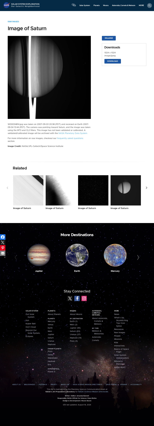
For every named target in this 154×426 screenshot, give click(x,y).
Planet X (51, 372)
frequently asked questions (70, 138)
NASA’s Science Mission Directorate (93, 392)
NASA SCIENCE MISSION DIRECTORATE (87, 384)
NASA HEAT (119, 367)
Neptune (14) (76, 338)
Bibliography (29, 384)
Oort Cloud (31, 327)
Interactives (119, 346)
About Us (16, 384)
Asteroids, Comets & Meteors (97, 313)
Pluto (50, 351)
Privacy (54, 384)
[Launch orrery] (73, 6)
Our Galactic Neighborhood (25, 7)
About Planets (54, 314)
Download (112, 61)
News (116, 314)
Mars (50, 331)
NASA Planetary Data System (72, 133)
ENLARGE (109, 38)
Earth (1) (73, 321)
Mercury (115, 271)
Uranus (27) (75, 334)
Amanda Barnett (83, 396)
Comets (95, 340)
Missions (118, 339)
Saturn (51, 338)
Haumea (51, 361)
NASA (7, 5)
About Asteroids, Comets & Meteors (100, 321)
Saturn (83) (75, 331)
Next (146, 188)
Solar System (32, 311)
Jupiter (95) (75, 328)
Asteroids (96, 337)
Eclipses (29, 336)
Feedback (43, 384)
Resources (119, 329)
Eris (49, 365)
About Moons (76, 314)
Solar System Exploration (25, 3)
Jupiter (39, 271)
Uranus (51, 341)
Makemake (53, 358)
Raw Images (13, 22)
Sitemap (123, 384)
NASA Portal (111, 384)
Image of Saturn (22, 208)
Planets (51, 311)
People (117, 336)
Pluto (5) (74, 341)
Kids (116, 342)
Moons (73, 311)
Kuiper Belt (31, 324)
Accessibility (136, 384)
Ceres (50, 355)
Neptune (51, 344)
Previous (7, 188)
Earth (77, 271)
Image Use (65, 384)
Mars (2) (73, 325)
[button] (141, 5)
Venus (50, 325)
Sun (27, 320)
